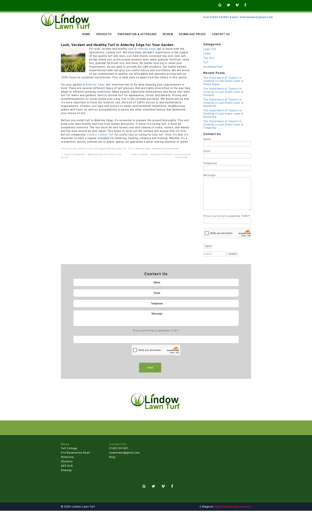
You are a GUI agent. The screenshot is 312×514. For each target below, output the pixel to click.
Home (86, 34)
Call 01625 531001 (216, 17)
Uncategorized (213, 66)
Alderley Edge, (95, 84)
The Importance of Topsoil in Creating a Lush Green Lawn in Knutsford (223, 113)
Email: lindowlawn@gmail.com (251, 17)
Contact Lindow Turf (101, 134)
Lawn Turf (209, 49)
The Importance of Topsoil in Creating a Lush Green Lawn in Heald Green (223, 81)
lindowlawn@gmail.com (124, 452)
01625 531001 (118, 448)
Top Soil (208, 57)
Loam (206, 53)
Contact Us (221, 34)
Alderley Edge (146, 48)
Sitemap (66, 470)
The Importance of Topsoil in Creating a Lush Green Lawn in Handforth (223, 103)
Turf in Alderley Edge (139, 149)
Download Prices (192, 34)
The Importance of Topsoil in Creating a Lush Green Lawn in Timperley (223, 124)
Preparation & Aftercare (137, 34)
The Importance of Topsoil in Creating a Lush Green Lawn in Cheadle (223, 92)
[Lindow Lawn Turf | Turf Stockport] (66, 28)
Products (104, 34)
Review (168, 34)
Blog (112, 457)
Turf (91, 149)
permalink (173, 149)
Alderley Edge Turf (117, 149)
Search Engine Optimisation (232, 506)
